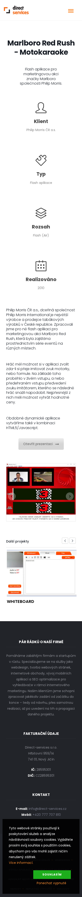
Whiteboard (20, 601)
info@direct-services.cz (48, 808)
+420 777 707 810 (47, 814)
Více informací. (21, 862)
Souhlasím (52, 874)
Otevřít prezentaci (38, 444)
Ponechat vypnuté (51, 883)
